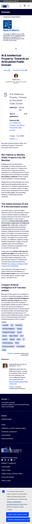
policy (19, 339)
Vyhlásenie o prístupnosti (9, 432)
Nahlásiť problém (6, 419)
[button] (6, 70)
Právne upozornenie (7, 477)
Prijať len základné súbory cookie (19, 520)
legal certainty (13, 336)
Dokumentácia (5, 435)
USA (21, 336)
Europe (19, 332)
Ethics (17, 343)
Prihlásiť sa (10, 353)
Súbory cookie (5, 470)
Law (12, 325)
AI (23, 339)
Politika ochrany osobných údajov (11, 473)
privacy (4, 336)
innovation (19, 325)
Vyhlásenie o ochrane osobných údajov (13, 428)
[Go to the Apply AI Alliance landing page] (7, 28)
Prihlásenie (20, 6)
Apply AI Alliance (11, 30)
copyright (5, 325)
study (4, 350)
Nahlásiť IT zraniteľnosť (8, 463)
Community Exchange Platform (11, 16)
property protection (8, 346)
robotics (4, 339)
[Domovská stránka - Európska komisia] (5, 5)
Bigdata (12, 339)
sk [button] (25, 6)
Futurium (5, 12)
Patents (19, 328)
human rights (20, 346)
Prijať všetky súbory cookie (17, 514)
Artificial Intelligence (8, 328)
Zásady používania (7, 438)
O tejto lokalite (5, 467)
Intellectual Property (8, 332)
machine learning (7, 343)
